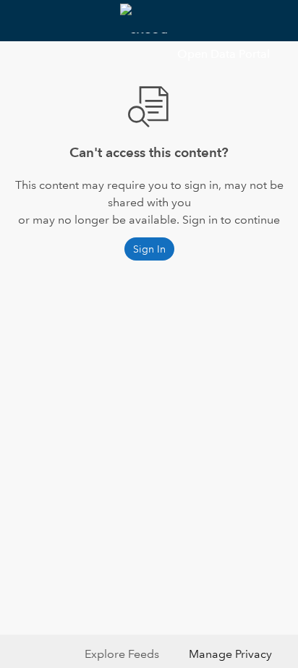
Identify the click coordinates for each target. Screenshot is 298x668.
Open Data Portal (223, 54)
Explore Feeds (122, 654)
